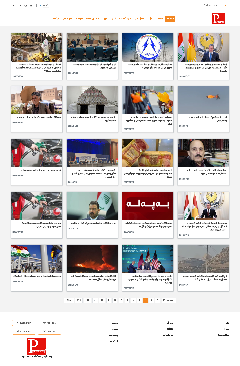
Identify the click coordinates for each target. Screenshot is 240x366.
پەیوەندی (68, 19)
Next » (68, 300)
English (207, 5)
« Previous (169, 300)
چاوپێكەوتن (124, 19)
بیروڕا (105, 19)
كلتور (113, 19)
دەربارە (79, 19)
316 (79, 300)
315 (87, 300)
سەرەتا (170, 19)
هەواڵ (160, 19)
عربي (216, 5)
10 (102, 300)
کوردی (224, 5)
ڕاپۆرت (150, 19)
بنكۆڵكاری (139, 19)
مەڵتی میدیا (92, 19)
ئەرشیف (56, 19)
